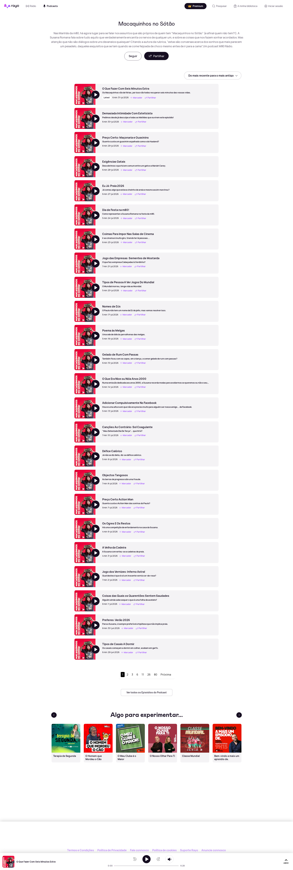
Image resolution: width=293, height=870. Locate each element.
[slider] (115, 866)
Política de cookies (164, 850)
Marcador (137, 97)
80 (155, 674)
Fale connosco (139, 850)
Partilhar (158, 56)
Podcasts (52, 6)
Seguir (133, 56)
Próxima (166, 674)
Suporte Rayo (189, 850)
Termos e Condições (80, 850)
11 (143, 674)
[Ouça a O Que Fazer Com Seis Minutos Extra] (146, 859)
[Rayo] (146, 837)
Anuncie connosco (213, 850)
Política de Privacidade (112, 850)
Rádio (33, 6)
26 (149, 674)
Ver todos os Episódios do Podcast (146, 692)
